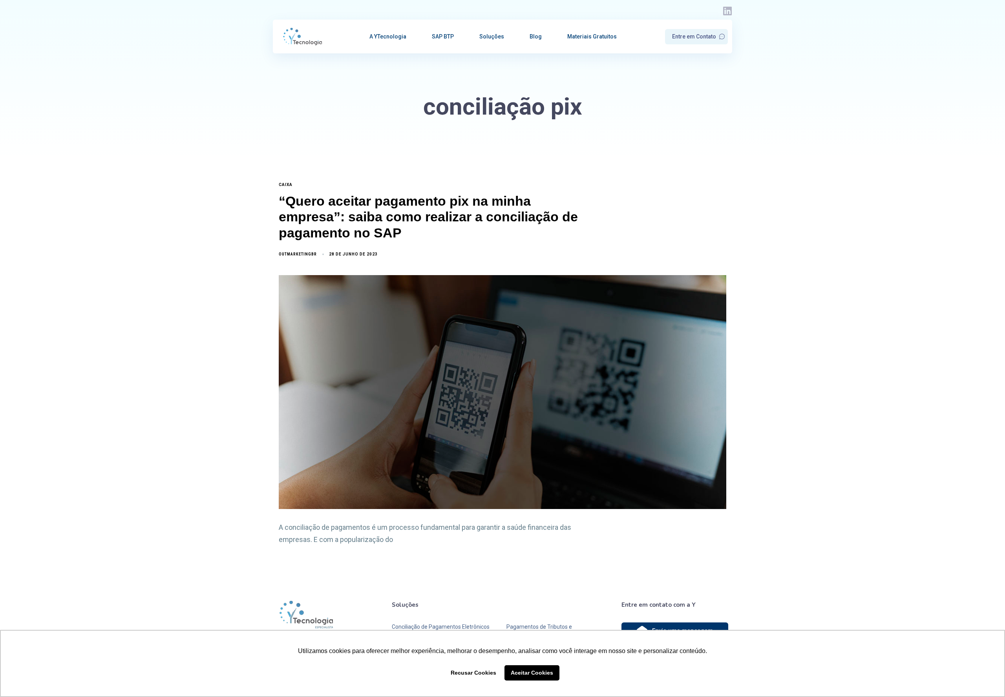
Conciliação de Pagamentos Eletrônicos (441, 627)
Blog (536, 36)
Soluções (491, 36)
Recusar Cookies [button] (473, 673)
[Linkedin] (727, 11)
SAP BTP (443, 36)
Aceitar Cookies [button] (532, 673)
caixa (285, 184)
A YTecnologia (387, 36)
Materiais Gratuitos (592, 36)
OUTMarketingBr (298, 254)
